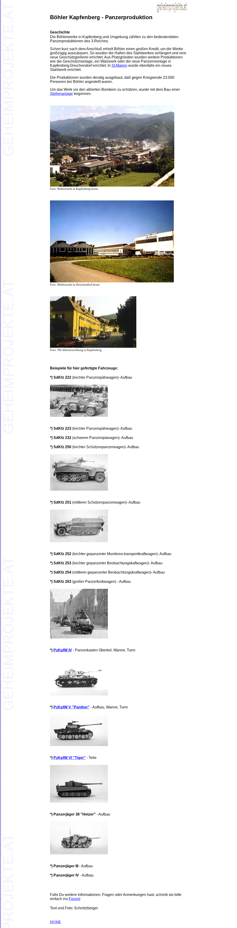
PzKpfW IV (62, 650)
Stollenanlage (61, 94)
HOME (55, 922)
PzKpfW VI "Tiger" (69, 758)
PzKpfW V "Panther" (71, 707)
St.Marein (119, 65)
